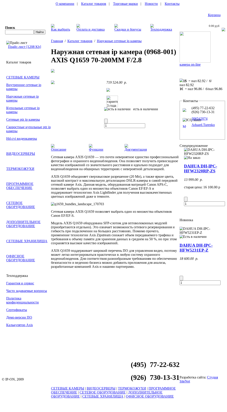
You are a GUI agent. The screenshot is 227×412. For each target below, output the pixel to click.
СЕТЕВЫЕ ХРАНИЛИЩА (26, 241)
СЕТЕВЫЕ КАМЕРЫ (22, 77)
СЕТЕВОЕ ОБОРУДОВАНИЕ (20, 205)
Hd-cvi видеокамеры (21, 138)
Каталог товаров (93, 4)
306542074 (199, 118)
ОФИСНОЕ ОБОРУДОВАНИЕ (20, 258)
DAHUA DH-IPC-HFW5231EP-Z (196, 247)
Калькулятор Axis (19, 325)
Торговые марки (125, 4)
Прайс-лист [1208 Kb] (24, 47)
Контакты (172, 4)
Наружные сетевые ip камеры (119, 41)
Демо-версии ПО (19, 317)
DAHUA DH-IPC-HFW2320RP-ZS (200, 168)
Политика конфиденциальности (22, 300)
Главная (57, 41)
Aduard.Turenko (203, 125)
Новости (151, 4)
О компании (65, 4)
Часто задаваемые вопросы (26, 291)
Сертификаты (16, 310)
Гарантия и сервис (20, 283)
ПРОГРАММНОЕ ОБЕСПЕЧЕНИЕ (19, 186)
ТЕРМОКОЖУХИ (20, 169)
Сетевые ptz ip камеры (23, 119)
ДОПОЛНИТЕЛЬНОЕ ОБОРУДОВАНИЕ (23, 224)
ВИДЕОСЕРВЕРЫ (20, 154)
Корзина (214, 15)
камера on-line (190, 64)
